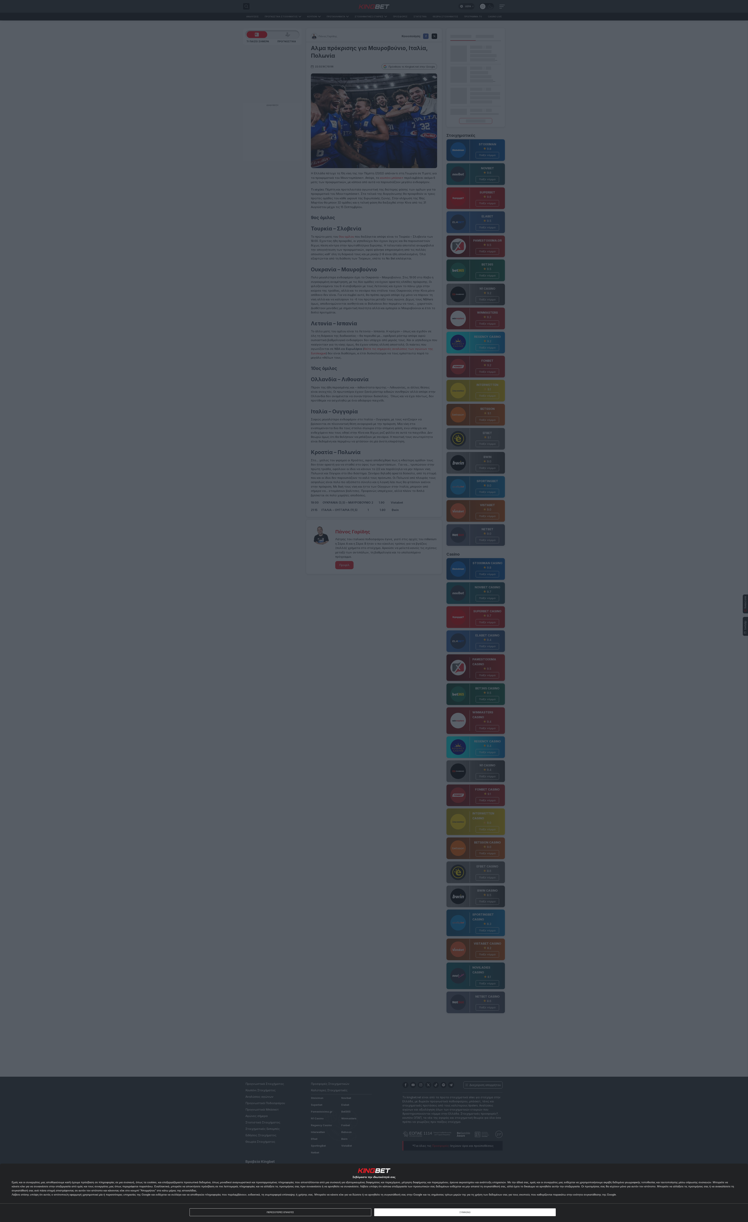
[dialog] (374, 1193)
